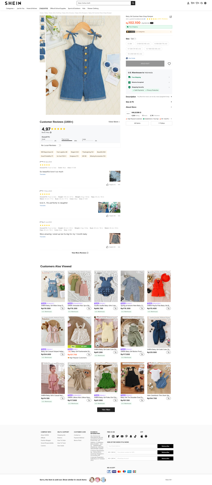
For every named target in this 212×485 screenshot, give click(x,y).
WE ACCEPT (111, 468)
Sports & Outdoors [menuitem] (74, 8)
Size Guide (60, 446)
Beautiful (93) (101, 152)
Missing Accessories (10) (97, 156)
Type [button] (132, 38)
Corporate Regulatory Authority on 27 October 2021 (98, 458)
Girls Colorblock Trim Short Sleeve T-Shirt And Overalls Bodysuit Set (159, 395)
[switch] (59, 145)
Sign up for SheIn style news (118, 442)
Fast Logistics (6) (62, 152)
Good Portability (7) (47, 156)
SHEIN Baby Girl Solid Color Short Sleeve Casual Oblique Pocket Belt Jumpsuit (159, 349)
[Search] (133, 3)
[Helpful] (107, 184)
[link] (192, 3)
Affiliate (43, 438)
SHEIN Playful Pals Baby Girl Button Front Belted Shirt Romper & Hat (159, 305)
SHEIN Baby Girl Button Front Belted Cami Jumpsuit (132, 351)
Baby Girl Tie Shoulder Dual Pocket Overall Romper (132, 397)
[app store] (141, 437)
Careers (43, 446)
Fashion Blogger (46, 440)
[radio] (130, 44)
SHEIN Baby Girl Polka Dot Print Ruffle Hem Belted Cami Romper (106, 397)
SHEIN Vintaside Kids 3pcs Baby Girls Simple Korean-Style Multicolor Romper (79, 305)
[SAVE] (169, 64)
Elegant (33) (75, 152)
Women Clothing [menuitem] (92, 8)
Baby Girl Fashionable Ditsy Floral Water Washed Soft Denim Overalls (79, 351)
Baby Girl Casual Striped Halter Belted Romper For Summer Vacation (53, 351)
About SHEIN (45, 435)
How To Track (61, 443)
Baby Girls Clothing (55, 13)
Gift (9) (84, 156)
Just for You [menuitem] (20, 8)
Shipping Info (61, 435)
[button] (201, 3)
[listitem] (53, 292)
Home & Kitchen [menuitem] (32, 8)
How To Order (61, 440)
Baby (46, 13)
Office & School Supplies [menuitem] (58, 8)
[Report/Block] (119, 184)
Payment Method (79, 438)
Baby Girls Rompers (81, 13)
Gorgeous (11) (74, 156)
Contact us (77, 435)
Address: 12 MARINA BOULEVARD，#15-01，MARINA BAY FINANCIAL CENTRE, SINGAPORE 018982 (97, 446)
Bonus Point (77, 440)
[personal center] (188, 3)
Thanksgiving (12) (87, 152)
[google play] (146, 437)
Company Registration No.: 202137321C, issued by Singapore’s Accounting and (97, 453)
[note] (46, 312)
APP (141, 432)
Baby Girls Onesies (68, 13)
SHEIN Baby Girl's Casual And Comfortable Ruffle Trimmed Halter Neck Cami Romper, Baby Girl (53, 395)
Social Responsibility (47, 443)
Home (41, 13)
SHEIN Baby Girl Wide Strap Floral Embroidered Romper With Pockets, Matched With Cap (53, 305)
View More (106, 410)
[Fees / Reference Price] (141, 23)
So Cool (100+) (61, 156)
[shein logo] (13, 3)
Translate (42, 174)
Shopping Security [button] (138, 87)
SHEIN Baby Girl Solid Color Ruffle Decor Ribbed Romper (106, 349)
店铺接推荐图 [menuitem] (43, 8)
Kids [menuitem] (83, 8)
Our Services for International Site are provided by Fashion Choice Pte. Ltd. (97, 438)
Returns (59, 438)
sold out (145, 63)
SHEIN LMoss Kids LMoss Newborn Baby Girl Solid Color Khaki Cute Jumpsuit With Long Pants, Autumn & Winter (79, 397)
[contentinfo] (140, 471)
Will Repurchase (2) (47, 152)
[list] (122, 436)
